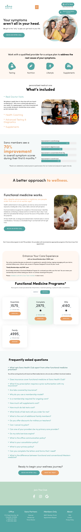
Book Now (14, 341)
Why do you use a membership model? (27, 395)
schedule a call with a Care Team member (22, 275)
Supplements (12, 127)
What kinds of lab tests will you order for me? (29, 412)
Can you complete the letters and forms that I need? (33, 451)
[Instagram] (40, 496)
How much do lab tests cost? (22, 408)
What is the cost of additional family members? (30, 416)
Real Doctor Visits (15, 97)
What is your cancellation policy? (24, 442)
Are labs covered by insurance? (23, 390)
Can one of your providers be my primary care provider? (34, 429)
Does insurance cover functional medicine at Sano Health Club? (37, 380)
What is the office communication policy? (28, 438)
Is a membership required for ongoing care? (29, 399)
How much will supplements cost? (24, 403)
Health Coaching (14, 115)
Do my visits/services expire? (22, 434)
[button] (37, 7)
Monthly (35, 292)
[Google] (47, 496)
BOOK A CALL (15, 313)
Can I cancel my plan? (19, 425)
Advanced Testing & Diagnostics (15, 121)
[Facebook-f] (34, 496)
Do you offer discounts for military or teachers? (30, 421)
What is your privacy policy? (22, 447)
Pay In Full (45, 292)
